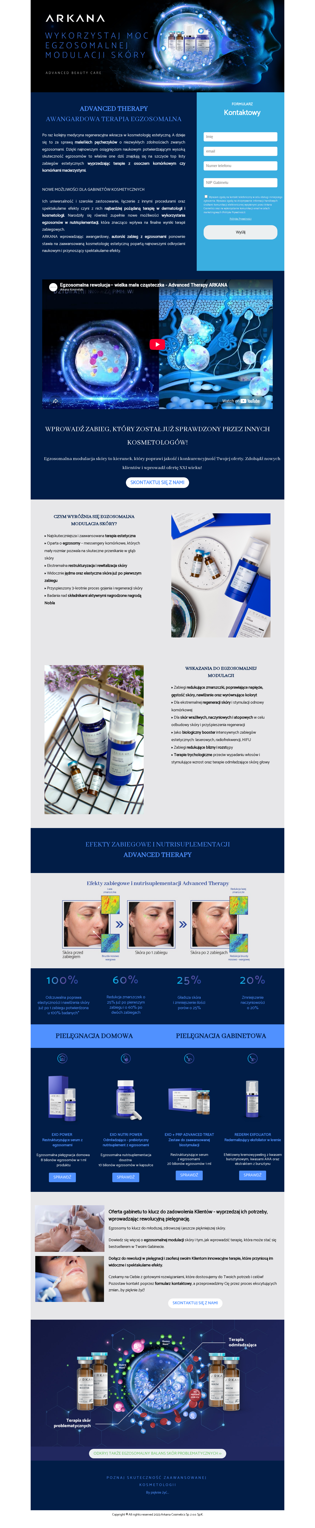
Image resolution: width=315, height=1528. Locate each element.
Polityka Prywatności (241, 219)
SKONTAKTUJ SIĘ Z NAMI (157, 482)
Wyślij (240, 232)
